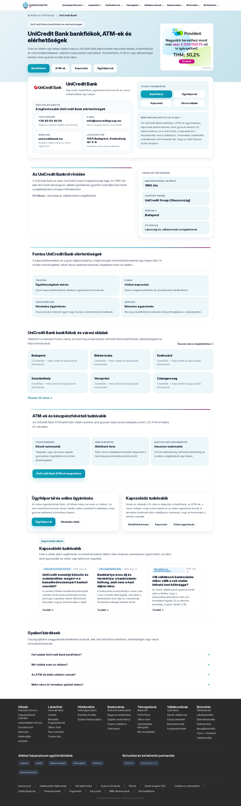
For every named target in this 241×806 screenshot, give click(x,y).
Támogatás (132, 5)
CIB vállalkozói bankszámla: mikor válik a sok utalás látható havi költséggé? (173, 580)
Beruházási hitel (175, 724)
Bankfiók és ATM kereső (41, 15)
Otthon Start (54, 727)
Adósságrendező (87, 710)
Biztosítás (192, 5)
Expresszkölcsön (28, 772)
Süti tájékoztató (83, 786)
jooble (39, 763)
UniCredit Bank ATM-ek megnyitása (58, 473)
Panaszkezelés (52, 791)
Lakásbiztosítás (205, 714)
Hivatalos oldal (70, 521)
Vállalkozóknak (152, 5)
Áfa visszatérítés (146, 731)
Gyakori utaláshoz (117, 724)
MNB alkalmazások (119, 791)
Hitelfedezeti (204, 710)
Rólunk (132, 786)
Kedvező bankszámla (119, 710)
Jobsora (24, 763)
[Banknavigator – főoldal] (35, 5)
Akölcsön (97, 763)
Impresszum (24, 786)
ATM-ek (60, 68)
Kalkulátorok (113, 5)
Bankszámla (174, 5)
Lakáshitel (94, 5)
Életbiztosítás (204, 724)
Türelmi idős (54, 736)
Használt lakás (55, 710)
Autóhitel (23, 741)
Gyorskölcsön (25, 727)
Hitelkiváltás (24, 736)
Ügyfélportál (105, 68)
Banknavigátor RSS (155, 786)
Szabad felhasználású (89, 719)
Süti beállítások (146, 791)
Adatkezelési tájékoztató (53, 786)
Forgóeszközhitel (176, 728)
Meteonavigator (58, 763)
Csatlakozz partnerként (187, 786)
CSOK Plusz (143, 714)
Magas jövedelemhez (119, 714)
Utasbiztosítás (204, 737)
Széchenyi (173, 710)
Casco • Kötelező (206, 733)
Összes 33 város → (40, 397)
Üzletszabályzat (26, 791)
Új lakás (52, 714)
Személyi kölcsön (72, 5)
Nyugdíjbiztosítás (206, 728)
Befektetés (210, 5)
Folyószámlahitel (176, 719)
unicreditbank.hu (50, 138)
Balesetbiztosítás (206, 719)
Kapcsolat (81, 68)
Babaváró (23, 731)
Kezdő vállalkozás (177, 714)
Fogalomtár (75, 791)
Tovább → (48, 610)
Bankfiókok (38, 68)
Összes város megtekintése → (195, 343)
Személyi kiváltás (87, 714)
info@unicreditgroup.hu (104, 120)
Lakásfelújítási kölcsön (30, 722)
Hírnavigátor (79, 763)
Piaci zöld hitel (56, 731)
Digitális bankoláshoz (119, 719)
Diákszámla (114, 728)
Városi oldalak (189, 103)
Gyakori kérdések (110, 786)
